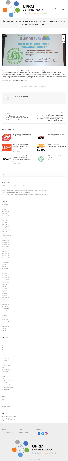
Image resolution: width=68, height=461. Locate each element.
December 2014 (6, 324)
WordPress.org (6, 406)
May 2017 (4, 266)
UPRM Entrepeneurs (7, 387)
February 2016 (5, 297)
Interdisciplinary (6, 371)
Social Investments (7, 380)
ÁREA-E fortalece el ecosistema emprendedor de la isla (57, 146)
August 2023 (5, 220)
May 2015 (4, 315)
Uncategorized (6, 385)
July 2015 (4, 313)
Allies (3, 352)
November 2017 (6, 258)
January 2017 (5, 273)
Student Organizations (8, 383)
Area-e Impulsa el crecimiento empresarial (56, 135)
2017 (3, 345)
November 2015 (6, 304)
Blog (4, 35)
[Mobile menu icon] (63, 9)
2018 (3, 347)
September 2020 (6, 235)
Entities (4, 363)
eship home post (6, 365)
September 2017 (6, 262)
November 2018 (6, 244)
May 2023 (4, 222)
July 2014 (4, 328)
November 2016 (6, 277)
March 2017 (5, 269)
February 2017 (5, 271)
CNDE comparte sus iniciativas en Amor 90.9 (22, 135)
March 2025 (5, 207)
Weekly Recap (5, 389)
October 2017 (5, 260)
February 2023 (5, 224)
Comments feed (6, 404)
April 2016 (4, 293)
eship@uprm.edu (23, 432)
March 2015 (5, 319)
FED (3, 367)
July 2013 (4, 330)
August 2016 (5, 284)
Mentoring (4, 374)
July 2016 (4, 286)
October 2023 (5, 218)
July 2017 (4, 264)
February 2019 (5, 240)
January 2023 (5, 227)
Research (4, 378)
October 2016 (5, 280)
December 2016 (6, 275)
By (33, 86)
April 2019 (4, 238)
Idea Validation (6, 369)
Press (3, 376)
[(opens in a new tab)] (7, 137)
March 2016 (5, 295)
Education (4, 360)
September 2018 (6, 249)
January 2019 (5, 242)
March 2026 (5, 205)
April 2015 (4, 317)
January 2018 (5, 255)
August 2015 (5, 311)
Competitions (5, 358)
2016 (3, 343)
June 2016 (4, 288)
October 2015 (5, 306)
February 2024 (5, 211)
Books (3, 356)
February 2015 (5, 322)
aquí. (26, 80)
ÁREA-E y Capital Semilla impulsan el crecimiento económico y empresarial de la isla (22, 147)
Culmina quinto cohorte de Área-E (55, 156)
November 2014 (6, 326)
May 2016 (4, 291)
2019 (3, 349)
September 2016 (6, 282)
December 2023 (6, 213)
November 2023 (6, 216)
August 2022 (5, 231)
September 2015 (6, 308)
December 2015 (6, 302)
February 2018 (5, 253)
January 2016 (5, 300)
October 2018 (5, 247)
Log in (3, 399)
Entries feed (5, 402)
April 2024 (4, 209)
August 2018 (5, 251)
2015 (3, 341)
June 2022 (4, 233)
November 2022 (6, 229)
